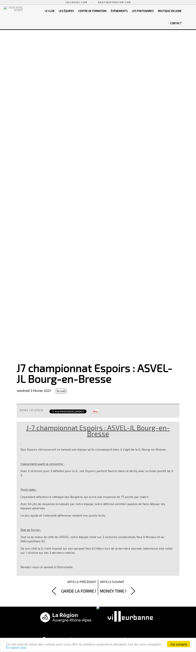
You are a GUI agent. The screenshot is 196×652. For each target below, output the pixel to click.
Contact (176, 23)
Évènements (119, 10)
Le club (49, 10)
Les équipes (66, 10)
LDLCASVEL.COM (76, 2)
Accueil (61, 390)
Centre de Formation (92, 10)
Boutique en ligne (170, 10)
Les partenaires (143, 10)
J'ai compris (178, 644)
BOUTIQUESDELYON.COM (114, 2)
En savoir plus (16, 647)
